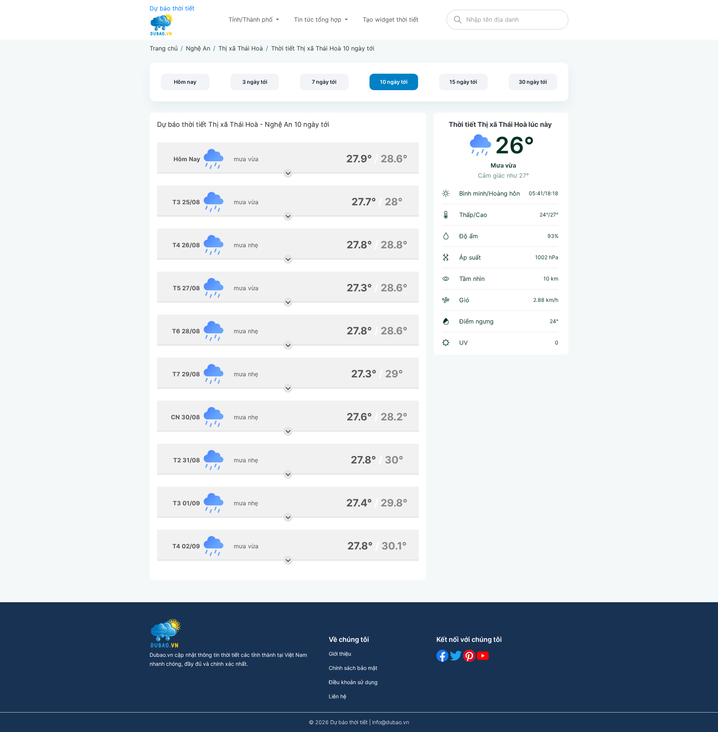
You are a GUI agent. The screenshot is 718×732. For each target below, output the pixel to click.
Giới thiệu (340, 653)
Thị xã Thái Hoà (240, 48)
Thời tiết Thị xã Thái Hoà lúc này (500, 124)
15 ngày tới (463, 82)
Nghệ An (198, 48)
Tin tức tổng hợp (318, 19)
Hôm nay (185, 82)
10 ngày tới (394, 82)
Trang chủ (164, 48)
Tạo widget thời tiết (390, 19)
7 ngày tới (324, 82)
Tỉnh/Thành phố (251, 19)
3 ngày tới (254, 82)
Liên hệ (337, 696)
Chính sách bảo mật (353, 668)
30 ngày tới (533, 82)
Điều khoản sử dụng (353, 682)
